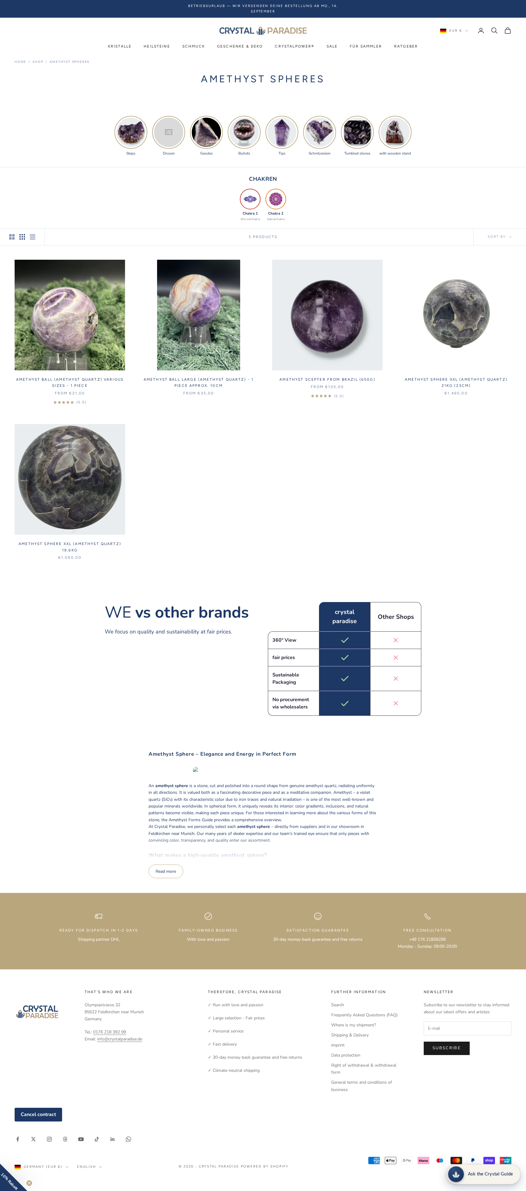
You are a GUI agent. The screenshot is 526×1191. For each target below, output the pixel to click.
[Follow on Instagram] (49, 1139)
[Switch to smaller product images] (22, 237)
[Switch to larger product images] (12, 237)
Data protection (345, 1055)
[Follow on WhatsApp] (128, 1139)
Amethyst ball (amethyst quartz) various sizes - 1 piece (70, 382)
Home (20, 62)
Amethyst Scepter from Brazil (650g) (327, 379)
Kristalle (120, 46)
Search (337, 1005)
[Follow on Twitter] (33, 1139)
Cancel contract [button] (38, 1114)
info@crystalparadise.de (119, 1039)
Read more (166, 871)
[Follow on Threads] (65, 1139)
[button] (13, 1177)
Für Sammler (366, 46)
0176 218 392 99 (109, 1032)
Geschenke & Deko (240, 46)
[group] (130, 136)
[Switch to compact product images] (32, 237)
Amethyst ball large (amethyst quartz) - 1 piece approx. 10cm (199, 382)
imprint (338, 1045)
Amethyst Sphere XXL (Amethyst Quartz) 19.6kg (70, 547)
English (86, 1167)
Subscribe (447, 1048)
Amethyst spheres (69, 62)
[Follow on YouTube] (81, 1139)
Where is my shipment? (353, 1025)
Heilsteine (157, 46)
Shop (38, 62)
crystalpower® (294, 46)
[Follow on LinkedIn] (113, 1139)
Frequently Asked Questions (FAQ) (364, 1015)
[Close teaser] (29, 1183)
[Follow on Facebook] (18, 1139)
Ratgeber (406, 46)
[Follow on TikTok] (97, 1139)
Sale (332, 46)
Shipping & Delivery (350, 1035)
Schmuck (193, 46)
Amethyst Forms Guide (191, 820)
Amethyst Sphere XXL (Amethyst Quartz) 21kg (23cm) (456, 382)
